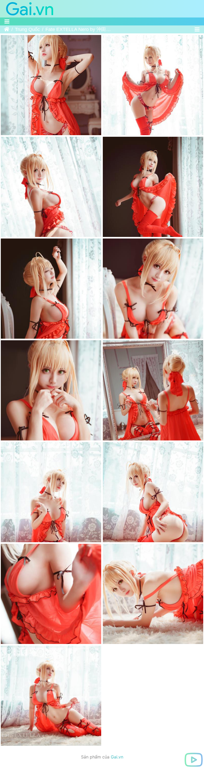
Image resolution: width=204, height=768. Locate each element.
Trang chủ (6, 29)
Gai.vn (117, 757)
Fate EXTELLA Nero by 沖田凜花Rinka (78, 29)
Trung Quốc (27, 29)
